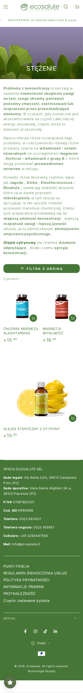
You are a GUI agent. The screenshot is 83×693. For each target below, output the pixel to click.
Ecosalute (33, 666)
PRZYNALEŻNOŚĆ (19, 593)
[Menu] (5, 6)
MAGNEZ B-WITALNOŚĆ (53, 331)
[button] (66, 6)
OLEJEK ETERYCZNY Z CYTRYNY (31, 429)
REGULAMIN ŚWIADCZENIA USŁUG (35, 573)
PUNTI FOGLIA (16, 566)
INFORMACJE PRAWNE (23, 587)
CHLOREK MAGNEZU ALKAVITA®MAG (20, 331)
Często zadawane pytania (26, 600)
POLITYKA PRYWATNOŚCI (26, 580)
